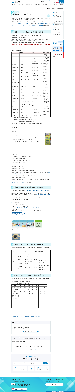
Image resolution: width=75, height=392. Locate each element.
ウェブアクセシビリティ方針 (59, 379)
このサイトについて (49, 379)
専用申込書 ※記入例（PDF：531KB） (19, 213)
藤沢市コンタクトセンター (45, 2)
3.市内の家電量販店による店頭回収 (35, 25)
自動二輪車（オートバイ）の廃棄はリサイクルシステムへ (58, 16)
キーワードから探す (18, 363)
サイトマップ (57, 381)
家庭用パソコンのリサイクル (58, 27)
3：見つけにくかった (38, 346)
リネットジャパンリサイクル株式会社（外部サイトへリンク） (37, 190)
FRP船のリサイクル (57, 34)
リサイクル (25, 7)
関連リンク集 (48, 381)
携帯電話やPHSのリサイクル (58, 24)
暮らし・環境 (16, 7)
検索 (45, 363)
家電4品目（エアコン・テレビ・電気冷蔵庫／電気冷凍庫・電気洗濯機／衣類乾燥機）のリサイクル (58, 20)
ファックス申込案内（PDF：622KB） (18, 214)
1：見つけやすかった (17, 346)
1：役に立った (16, 343)
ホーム (12, 7)
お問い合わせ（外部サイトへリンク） (31, 331)
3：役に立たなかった (36, 343)
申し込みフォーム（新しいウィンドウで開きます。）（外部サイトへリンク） (25, 207)
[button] (53, 1)
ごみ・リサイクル (20, 7)
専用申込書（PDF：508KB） (17, 212)
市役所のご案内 (53, 384)
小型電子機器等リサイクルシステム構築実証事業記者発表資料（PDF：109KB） (27, 316)
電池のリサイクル (56, 29)
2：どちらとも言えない (25, 343)
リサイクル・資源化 (57, 32)
